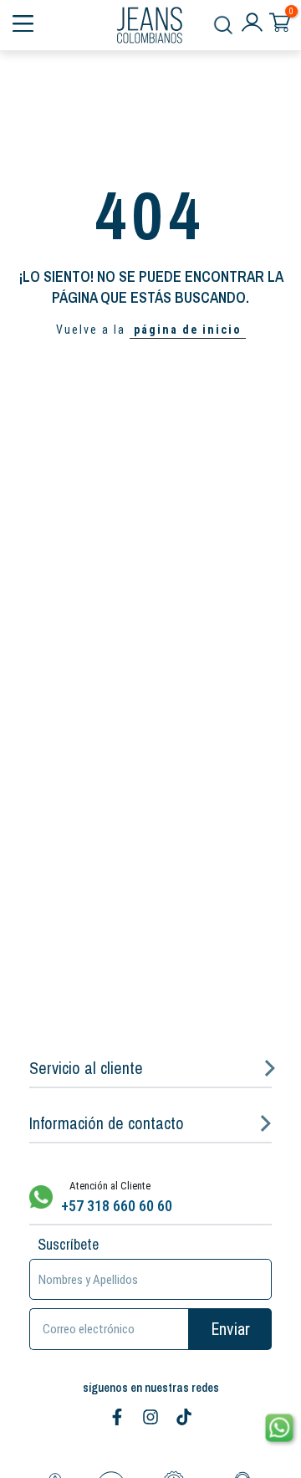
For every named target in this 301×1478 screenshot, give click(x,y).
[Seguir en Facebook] (117, 1416)
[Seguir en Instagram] (150, 1416)
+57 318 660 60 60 (116, 1206)
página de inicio (188, 329)
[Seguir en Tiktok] (184, 1416)
